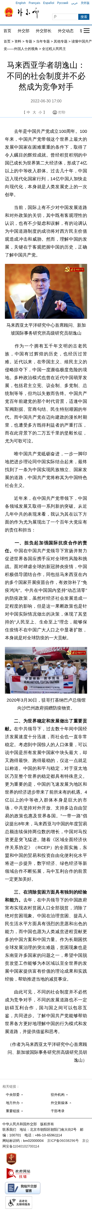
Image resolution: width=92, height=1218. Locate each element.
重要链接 (13, 1111)
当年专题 (43, 41)
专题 (28, 41)
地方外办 (13, 1103)
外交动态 (66, 31)
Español (48, 3)
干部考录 (58, 1111)
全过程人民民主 (54, 49)
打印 (61, 112)
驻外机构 (58, 1095)
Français (34, 3)
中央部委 (13, 1095)
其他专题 (60, 41)
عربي (74, 3)
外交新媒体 (59, 1103)
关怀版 (85, 3)
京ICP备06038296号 (63, 1141)
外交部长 (44, 31)
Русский (62, 3)
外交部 (23, 31)
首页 (7, 31)
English (21, 3)
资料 (17, 41)
